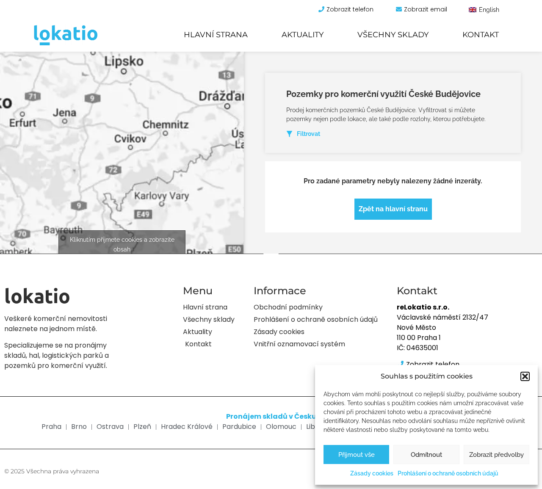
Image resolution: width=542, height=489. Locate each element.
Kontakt (480, 34)
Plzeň (142, 426)
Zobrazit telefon (349, 9)
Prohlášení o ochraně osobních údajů (448, 473)
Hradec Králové (187, 426)
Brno (79, 426)
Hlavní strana (216, 34)
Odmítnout (426, 455)
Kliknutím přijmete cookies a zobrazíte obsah (122, 244)
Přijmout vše (356, 455)
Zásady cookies (371, 473)
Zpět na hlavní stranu (393, 209)
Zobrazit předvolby (496, 455)
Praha (51, 426)
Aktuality (303, 34)
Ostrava (110, 426)
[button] (525, 376)
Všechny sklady (393, 34)
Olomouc (281, 426)
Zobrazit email (425, 9)
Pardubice (239, 426)
